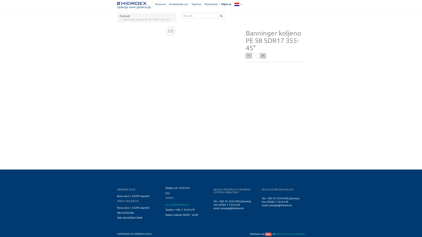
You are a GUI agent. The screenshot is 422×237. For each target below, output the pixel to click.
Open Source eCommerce (290, 234)
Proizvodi (125, 16)
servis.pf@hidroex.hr (177, 204)
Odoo (268, 234)
